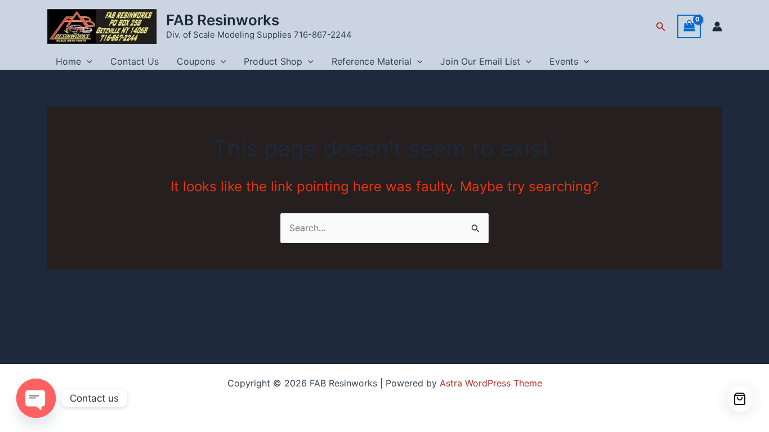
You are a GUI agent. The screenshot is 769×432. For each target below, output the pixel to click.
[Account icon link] (717, 26)
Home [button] (68, 61)
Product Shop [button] (273, 61)
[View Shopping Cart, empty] (689, 26)
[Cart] (740, 399)
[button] (661, 27)
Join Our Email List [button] (480, 61)
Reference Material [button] (372, 61)
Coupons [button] (196, 61)
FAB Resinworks (222, 20)
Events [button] (563, 61)
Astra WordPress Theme (491, 383)
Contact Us (134, 61)
